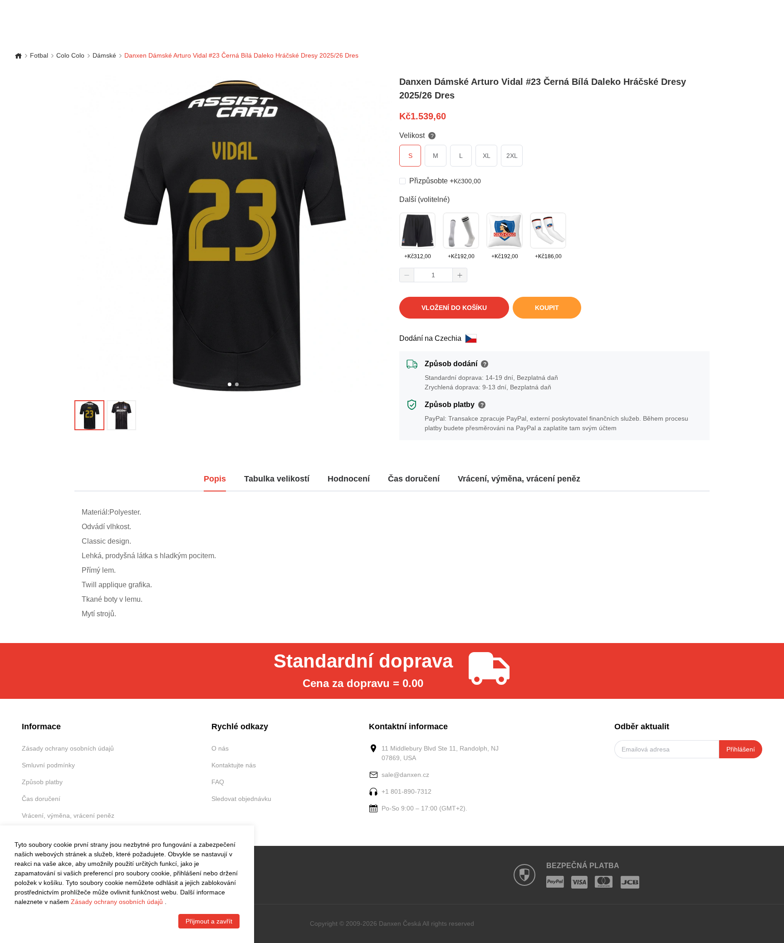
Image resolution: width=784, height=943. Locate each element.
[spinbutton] (433, 275)
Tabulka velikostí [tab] (276, 478)
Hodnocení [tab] (349, 478)
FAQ (217, 782)
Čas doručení (41, 798)
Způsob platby (42, 782)
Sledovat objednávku (241, 798)
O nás (220, 748)
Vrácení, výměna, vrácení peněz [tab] (519, 478)
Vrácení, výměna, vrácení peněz (68, 815)
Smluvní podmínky (48, 765)
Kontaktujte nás (233, 765)
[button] (407, 275)
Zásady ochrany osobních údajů (68, 748)
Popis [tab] (215, 478)
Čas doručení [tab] (414, 478)
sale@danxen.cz (405, 774)
